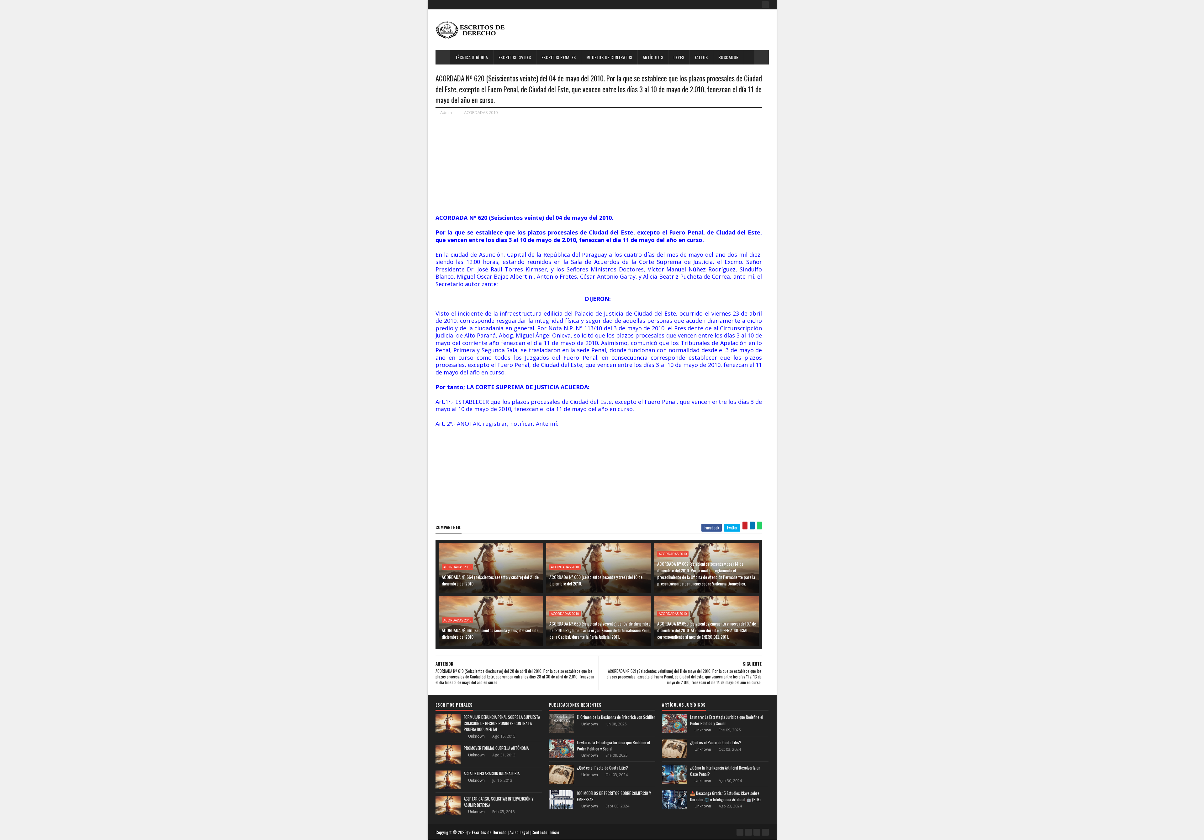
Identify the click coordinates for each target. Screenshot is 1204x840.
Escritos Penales (558, 57)
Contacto (539, 832)
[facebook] (765, 4)
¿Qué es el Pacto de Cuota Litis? (602, 768)
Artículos (653, 57)
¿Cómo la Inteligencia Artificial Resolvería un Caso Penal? (725, 771)
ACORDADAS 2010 (481, 112)
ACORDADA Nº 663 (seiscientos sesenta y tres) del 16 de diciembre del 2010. (595, 580)
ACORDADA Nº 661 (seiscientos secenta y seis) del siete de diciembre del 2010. (490, 633)
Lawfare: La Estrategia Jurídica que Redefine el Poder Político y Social (613, 745)
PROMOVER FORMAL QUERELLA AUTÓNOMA (496, 748)
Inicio (554, 832)
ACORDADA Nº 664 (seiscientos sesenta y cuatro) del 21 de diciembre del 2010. (490, 580)
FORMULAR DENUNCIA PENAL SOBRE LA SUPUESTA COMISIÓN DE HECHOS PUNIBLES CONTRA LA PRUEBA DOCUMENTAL (502, 723)
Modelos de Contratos (609, 57)
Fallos (701, 57)
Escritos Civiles (515, 57)
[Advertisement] (655, 30)
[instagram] (756, 832)
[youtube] (748, 832)
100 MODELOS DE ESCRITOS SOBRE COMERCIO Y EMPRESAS (614, 796)
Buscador (728, 57)
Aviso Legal (519, 832)
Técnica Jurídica (471, 57)
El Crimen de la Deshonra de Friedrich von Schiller (616, 717)
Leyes (678, 57)
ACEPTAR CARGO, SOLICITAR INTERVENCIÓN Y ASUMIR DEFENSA (499, 802)
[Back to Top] (765, 832)
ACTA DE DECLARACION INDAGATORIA (492, 773)
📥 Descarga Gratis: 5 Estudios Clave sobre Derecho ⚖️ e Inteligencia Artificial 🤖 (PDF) (725, 796)
